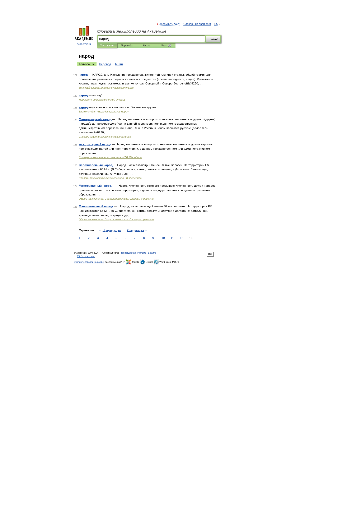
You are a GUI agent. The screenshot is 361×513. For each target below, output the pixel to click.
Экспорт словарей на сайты (89, 262)
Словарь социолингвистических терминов (105, 136)
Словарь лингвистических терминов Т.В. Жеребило (110, 157)
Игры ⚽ (166, 45)
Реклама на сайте (146, 252)
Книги (146, 45)
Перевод (105, 64)
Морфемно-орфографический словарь (102, 99)
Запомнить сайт (169, 24)
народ (83, 74)
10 (163, 238)
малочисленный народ (96, 165)
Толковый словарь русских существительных (106, 87)
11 (172, 238)
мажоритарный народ (95, 144)
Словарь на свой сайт (197, 24)
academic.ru (84, 44)
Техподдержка (128, 252)
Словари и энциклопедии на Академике (131, 31)
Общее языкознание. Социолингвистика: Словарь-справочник (116, 198)
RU (216, 24)
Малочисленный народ (96, 206)
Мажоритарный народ (95, 119)
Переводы (127, 45)
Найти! (213, 39)
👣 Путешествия (86, 256)
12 (181, 238)
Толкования (107, 45)
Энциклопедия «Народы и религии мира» (104, 111)
